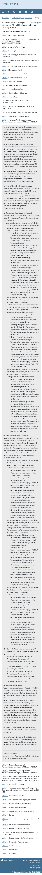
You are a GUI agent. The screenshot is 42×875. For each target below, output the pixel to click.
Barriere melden (35, 862)
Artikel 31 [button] (5, 838)
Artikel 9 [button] (4, 77)
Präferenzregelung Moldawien (22, 17)
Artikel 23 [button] (5, 799)
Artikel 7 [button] (4, 70)
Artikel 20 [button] (5, 784)
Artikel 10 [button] (5, 81)
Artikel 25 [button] (5, 807)
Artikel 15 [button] (5, 116)
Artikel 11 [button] (5, 89)
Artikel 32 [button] (5, 842)
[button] (3, 11)
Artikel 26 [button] (5, 811)
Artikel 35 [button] (5, 853)
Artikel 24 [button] (5, 803)
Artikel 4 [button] (4, 54)
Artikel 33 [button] (5, 846)
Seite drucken (7, 860)
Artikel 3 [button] (4, 51)
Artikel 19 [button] (5, 776)
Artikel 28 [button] (5, 819)
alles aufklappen (35, 22)
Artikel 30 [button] (5, 828)
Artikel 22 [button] (5, 795)
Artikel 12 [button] (5, 93)
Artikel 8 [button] (4, 74)
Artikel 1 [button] (4, 35)
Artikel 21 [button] (5, 788)
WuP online (10, 3)
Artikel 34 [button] (5, 849)
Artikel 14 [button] (5, 106)
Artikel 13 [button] (5, 97)
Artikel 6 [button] (4, 66)
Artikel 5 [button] (4, 60)
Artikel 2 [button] (4, 47)
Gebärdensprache (35, 867)
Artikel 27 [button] (5, 815)
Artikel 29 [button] (5, 824)
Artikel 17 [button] (5, 765)
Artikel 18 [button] (5, 770)
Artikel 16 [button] (5, 120)
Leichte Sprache (35, 865)
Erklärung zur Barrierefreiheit (31, 860)
